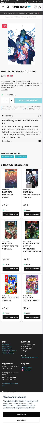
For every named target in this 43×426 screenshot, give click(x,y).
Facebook (28, 367)
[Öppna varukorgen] (39, 7)
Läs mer (4, 90)
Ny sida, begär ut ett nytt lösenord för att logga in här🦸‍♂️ (21, 13)
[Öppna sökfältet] (8, 7)
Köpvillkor (5, 344)
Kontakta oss (6, 346)
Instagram (27, 370)
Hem (7, 17)
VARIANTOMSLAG (7, 156)
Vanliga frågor (7, 348)
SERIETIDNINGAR (15, 17)
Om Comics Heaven (9, 351)
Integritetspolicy (8, 353)
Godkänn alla (21, 414)
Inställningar (21, 420)
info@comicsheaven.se (29, 357)
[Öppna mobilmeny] (3, 7)
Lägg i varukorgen (11, 214)
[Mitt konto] (35, 7)
